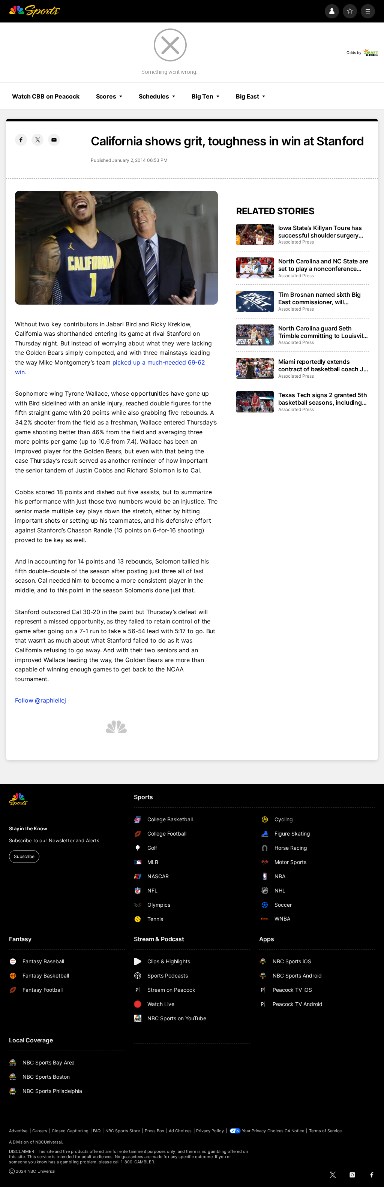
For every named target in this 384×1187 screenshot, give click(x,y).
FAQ (96, 1130)
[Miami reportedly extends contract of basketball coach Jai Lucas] (255, 368)
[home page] (34, 11)
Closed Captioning (70, 1130)
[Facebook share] (21, 140)
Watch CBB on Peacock (46, 96)
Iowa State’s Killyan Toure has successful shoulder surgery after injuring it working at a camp (320, 231)
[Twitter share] (38, 140)
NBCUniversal (48, 1142)
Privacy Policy (210, 1130)
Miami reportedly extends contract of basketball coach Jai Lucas (323, 365)
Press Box (155, 1130)
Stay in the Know (28, 828)
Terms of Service (325, 1130)
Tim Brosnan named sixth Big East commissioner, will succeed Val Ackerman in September (319, 298)
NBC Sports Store (122, 1130)
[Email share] (54, 140)
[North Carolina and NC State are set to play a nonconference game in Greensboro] (255, 267)
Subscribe (24, 856)
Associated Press (296, 242)
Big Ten (202, 96)
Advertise (18, 1130)
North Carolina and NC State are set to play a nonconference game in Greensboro (323, 264)
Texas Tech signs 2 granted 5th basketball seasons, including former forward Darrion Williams (323, 398)
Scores (106, 96)
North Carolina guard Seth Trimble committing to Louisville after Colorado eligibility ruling (323, 331)
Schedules (154, 96)
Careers (39, 1130)
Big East (247, 96)
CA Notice (294, 1130)
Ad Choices (180, 1130)
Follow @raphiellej (40, 700)
